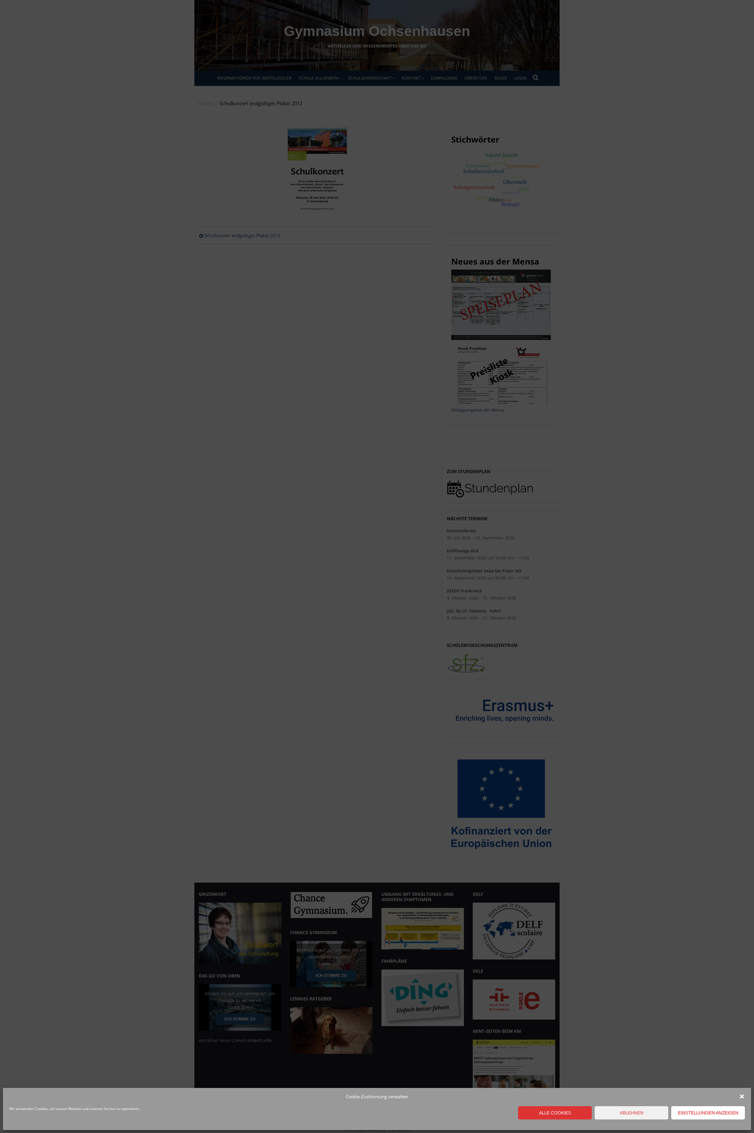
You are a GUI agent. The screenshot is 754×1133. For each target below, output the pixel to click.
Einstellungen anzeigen (708, 1112)
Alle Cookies (555, 1112)
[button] (742, 1096)
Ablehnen (632, 1112)
